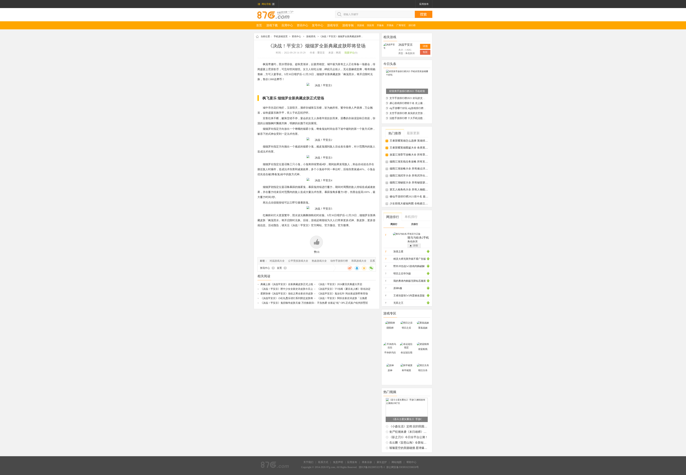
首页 (259, 25)
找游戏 (360, 25)
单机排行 (411, 217)
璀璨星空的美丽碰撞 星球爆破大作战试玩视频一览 (421, 447)
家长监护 (382, 462)
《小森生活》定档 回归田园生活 (409, 426)
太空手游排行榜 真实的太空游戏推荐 (409, 113)
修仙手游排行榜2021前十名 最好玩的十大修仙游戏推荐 (422, 196)
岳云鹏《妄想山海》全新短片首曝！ (412, 442)
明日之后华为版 (402, 273)
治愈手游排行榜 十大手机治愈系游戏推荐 (412, 118)
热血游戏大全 (319, 261)
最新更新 (413, 133)
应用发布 (424, 4)
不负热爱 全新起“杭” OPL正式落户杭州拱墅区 (342, 303)
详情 (425, 46)
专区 (425, 52)
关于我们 (308, 462)
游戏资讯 (310, 36)
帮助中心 (411, 462)
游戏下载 (272, 25)
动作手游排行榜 (339, 261)
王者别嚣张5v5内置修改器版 (409, 295)
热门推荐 (394, 133)
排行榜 (412, 25)
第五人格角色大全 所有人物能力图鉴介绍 (414, 189)
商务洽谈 (367, 462)
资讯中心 (302, 25)
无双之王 (398, 303)
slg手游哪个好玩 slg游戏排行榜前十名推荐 (412, 108)
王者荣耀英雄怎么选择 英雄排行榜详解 (413, 140)
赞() (316, 252)
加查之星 (398, 251)
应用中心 (287, 25)
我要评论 (349, 52)
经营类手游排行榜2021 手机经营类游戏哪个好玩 (407, 91)
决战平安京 (405, 44)
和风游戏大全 (358, 261)
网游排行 (392, 217)
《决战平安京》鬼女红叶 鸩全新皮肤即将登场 (342, 293)
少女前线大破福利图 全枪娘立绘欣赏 (411, 203)
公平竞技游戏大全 (298, 261)
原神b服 (397, 288)
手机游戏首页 (281, 36)
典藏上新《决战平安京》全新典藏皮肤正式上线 (286, 284)
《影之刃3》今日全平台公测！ (408, 437)
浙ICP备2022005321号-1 (372, 467)
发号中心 (317, 25)
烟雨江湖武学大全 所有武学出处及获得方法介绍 (418, 175)
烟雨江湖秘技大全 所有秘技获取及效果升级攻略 (418, 182)
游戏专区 (333, 25)
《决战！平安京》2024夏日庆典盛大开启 (339, 284)
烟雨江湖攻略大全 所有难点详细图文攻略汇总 (417, 168)
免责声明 (338, 462)
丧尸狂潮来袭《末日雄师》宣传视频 (412, 431)
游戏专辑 (348, 25)
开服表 (380, 25)
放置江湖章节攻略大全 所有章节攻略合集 (414, 154)
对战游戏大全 (277, 261)
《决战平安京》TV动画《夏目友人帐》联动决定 (344, 289)
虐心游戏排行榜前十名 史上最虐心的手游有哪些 (416, 103)
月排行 (414, 224)
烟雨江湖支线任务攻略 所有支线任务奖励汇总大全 (419, 161)
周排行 (393, 224)
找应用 (370, 25)
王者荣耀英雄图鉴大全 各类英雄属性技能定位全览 (419, 147)
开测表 (390, 25)
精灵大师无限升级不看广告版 (409, 259)
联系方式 (323, 462)
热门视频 (389, 392)
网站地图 (397, 462)
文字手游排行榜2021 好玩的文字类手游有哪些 (414, 98)
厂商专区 (401, 25)
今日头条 (389, 64)
